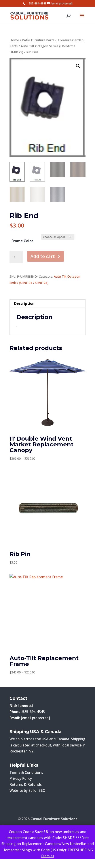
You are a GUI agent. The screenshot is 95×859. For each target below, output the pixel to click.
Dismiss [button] (47, 855)
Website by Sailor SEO (28, 790)
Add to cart (42, 256)
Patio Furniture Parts (38, 40)
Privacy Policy (21, 778)
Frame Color (22, 240)
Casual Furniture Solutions (53, 818)
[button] (78, 66)
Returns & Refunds (26, 784)
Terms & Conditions (26, 772)
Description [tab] (24, 303)
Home (14, 40)
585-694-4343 (37, 3)
